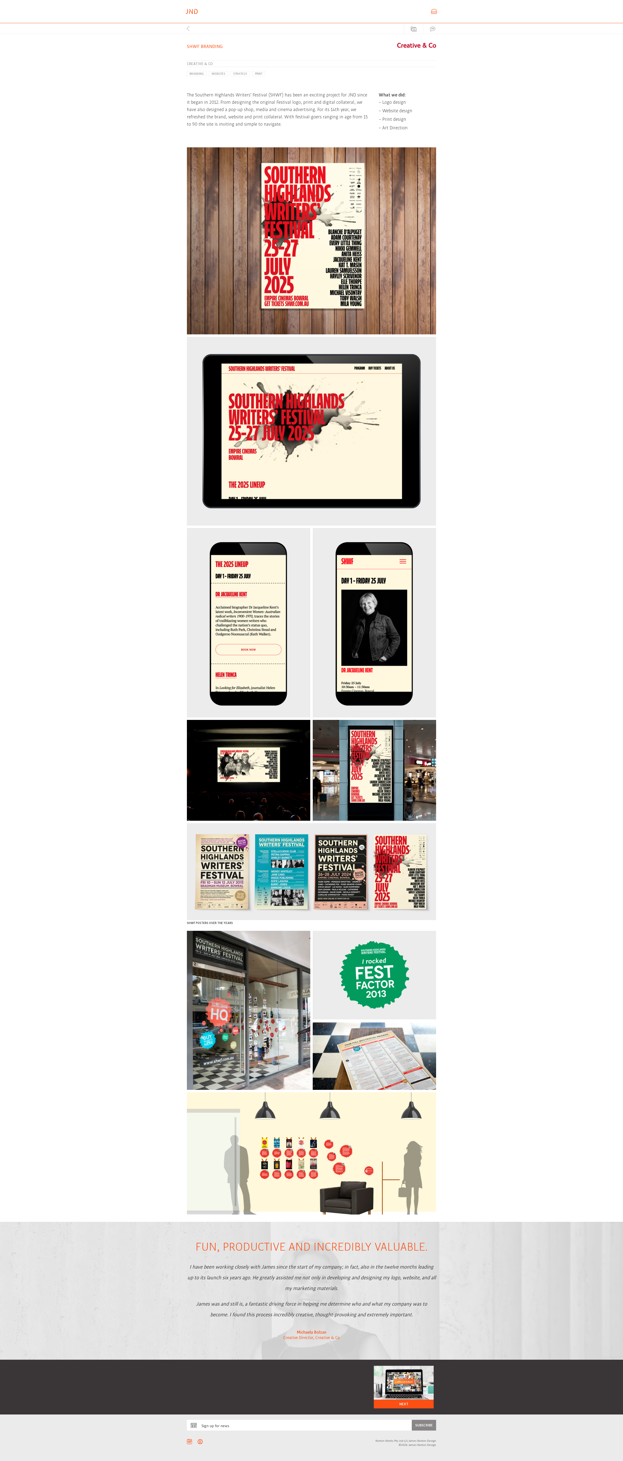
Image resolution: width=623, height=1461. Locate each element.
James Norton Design (191, 11)
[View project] (404, 1387)
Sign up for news (215, 1426)
